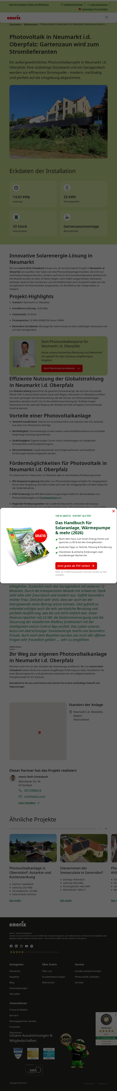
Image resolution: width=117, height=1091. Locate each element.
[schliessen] (113, 511)
